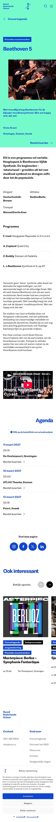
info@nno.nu (9, 744)
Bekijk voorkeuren (28, 810)
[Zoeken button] (45, 6)
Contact (34, 755)
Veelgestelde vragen (40, 761)
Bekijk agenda (21, 584)
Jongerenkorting (13, 648)
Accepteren (28, 796)
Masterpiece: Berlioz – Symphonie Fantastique (21, 660)
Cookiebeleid (20, 817)
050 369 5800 (11, 738)
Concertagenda (17, 19)
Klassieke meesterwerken (17, 39)
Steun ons (35, 750)
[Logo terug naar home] (8, 6)
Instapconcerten (33, 642)
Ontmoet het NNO (39, 744)
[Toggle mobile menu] (51, 6)
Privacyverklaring (33, 817)
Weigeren (28, 803)
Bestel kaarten (39, 142)
